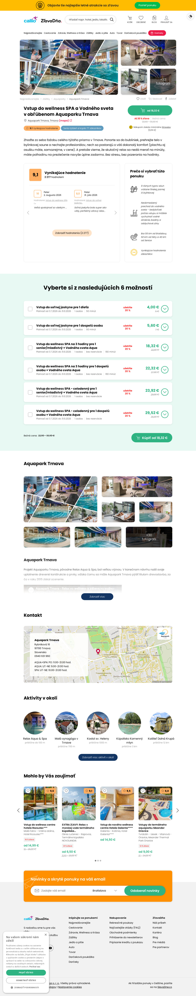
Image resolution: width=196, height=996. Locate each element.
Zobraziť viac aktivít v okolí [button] (98, 757)
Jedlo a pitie (101, 33)
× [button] (45, 935)
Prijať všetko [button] (26, 972)
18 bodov (166, 127)
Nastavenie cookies (70, 987)
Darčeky (159, 33)
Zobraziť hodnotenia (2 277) (72, 233)
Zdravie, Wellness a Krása (71, 33)
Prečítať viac (34, 966)
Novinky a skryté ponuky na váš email (68, 879)
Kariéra (157, 932)
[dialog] (26, 962)
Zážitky (89, 33)
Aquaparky (60, 99)
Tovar (120, 33)
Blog (155, 937)
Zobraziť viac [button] (97, 596)
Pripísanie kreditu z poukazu (126, 942)
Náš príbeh (159, 923)
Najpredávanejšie (33, 33)
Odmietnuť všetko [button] (26, 980)
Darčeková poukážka (135, 33)
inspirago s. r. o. (50, 983)
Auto (112, 33)
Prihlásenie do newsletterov (126, 937)
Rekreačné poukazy (121, 923)
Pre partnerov (161, 947)
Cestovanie (50, 33)
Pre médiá (159, 942)
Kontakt (157, 927)
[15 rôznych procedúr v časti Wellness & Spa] (148, 53)
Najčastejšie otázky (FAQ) (124, 927)
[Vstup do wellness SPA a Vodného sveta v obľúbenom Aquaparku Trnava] (69, 67)
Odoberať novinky (144, 890)
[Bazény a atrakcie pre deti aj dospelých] (47, 537)
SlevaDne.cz (164, 987)
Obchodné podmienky (123, 932)
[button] (28, 206)
